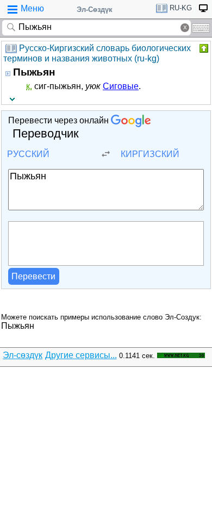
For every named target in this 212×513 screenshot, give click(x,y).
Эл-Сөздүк (95, 9)
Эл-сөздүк (22, 355)
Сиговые (121, 86)
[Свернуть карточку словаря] (202, 48)
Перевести (33, 276)
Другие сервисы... (81, 355)
